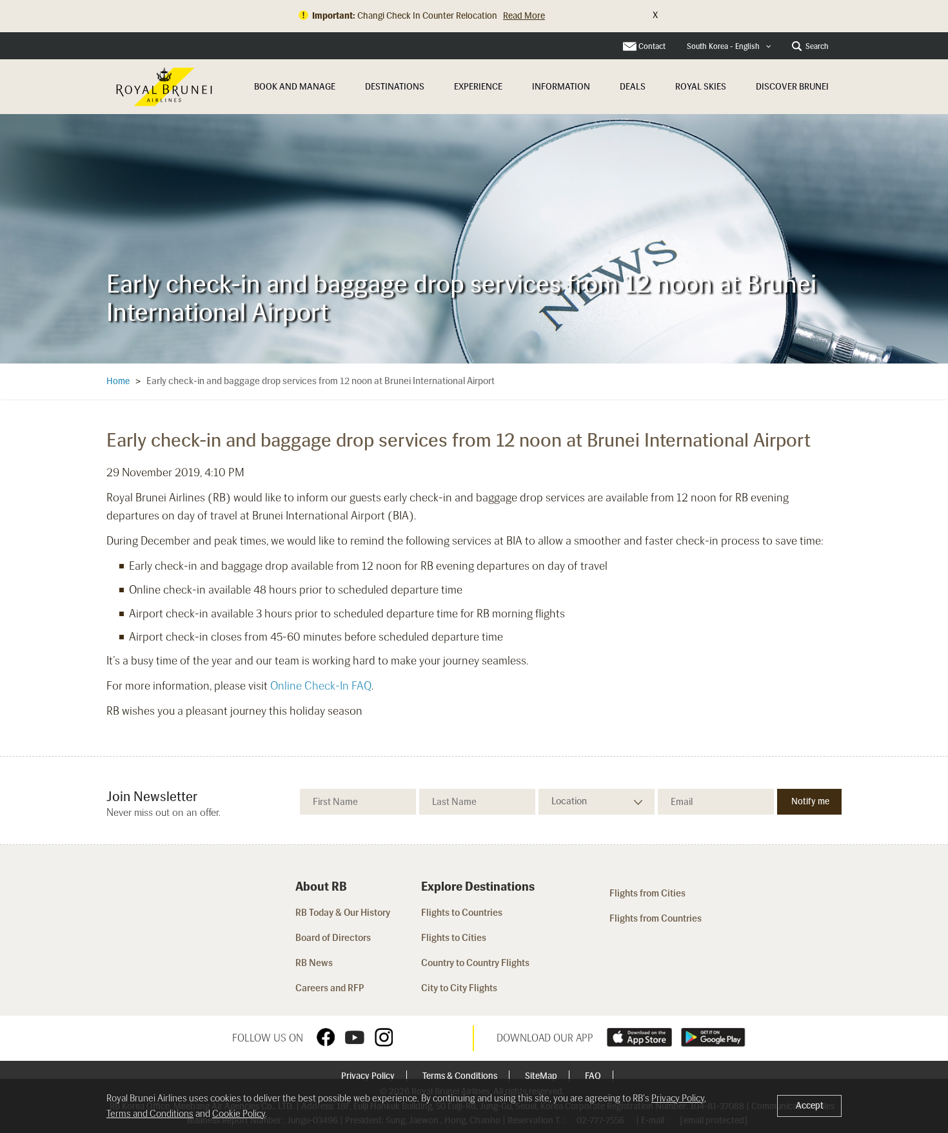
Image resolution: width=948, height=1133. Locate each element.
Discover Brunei (792, 86)
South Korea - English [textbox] (723, 46)
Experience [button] (478, 86)
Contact (652, 46)
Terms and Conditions (149, 1113)
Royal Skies (700, 86)
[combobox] (729, 46)
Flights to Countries (461, 912)
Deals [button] (633, 86)
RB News (314, 963)
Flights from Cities (647, 893)
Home (118, 381)
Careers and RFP (329, 988)
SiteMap (542, 1075)
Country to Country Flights (476, 963)
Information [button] (561, 86)
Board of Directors (333, 938)
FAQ (594, 1075)
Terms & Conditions (460, 1075)
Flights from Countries (655, 918)
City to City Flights (460, 988)
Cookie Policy (238, 1113)
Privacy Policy (369, 1075)
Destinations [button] (394, 86)
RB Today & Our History (342, 912)
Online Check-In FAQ (320, 686)
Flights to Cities (453, 938)
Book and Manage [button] (294, 86)
